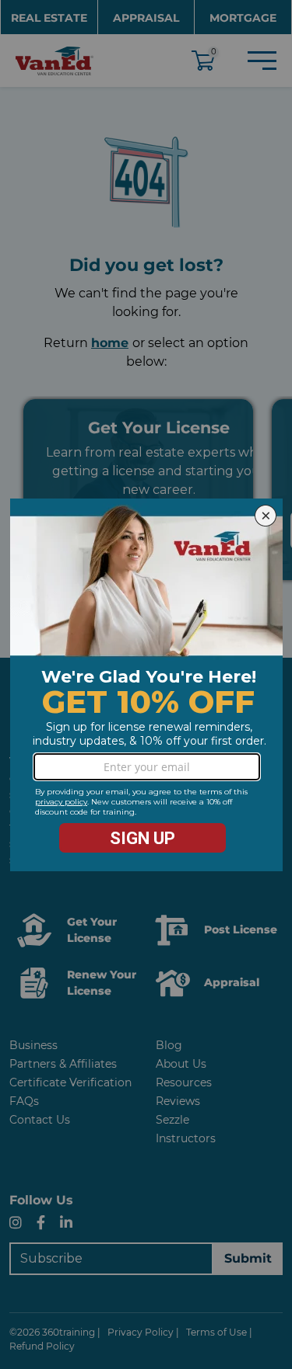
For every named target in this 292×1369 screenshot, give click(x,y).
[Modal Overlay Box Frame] (146, 685)
